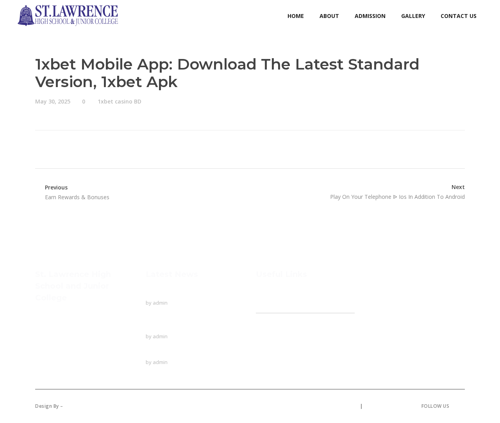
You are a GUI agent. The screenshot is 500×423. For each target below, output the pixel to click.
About (264, 307)
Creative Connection (92, 406)
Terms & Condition (389, 406)
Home (264, 292)
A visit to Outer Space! (175, 352)
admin (160, 302)
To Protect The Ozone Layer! (185, 292)
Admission (269, 332)
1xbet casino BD (119, 101)
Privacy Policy (340, 406)
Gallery (265, 347)
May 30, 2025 (52, 101)
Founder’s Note (281, 317)
